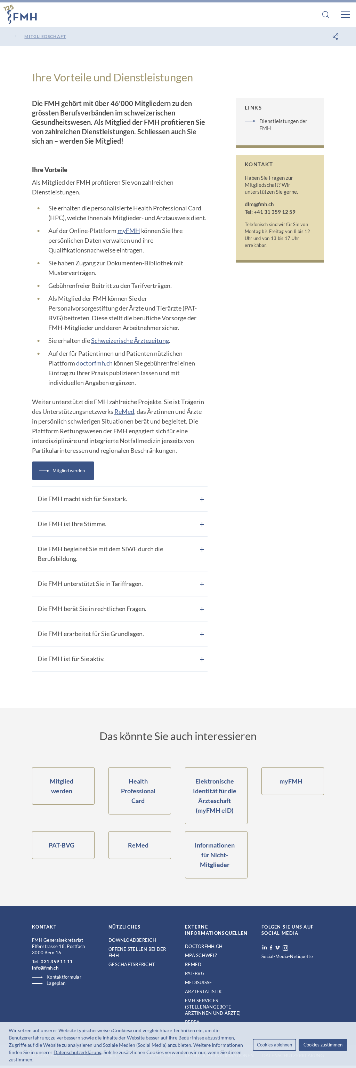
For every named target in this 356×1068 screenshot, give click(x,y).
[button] (35, 1060)
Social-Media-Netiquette (287, 956)
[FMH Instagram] (286, 948)
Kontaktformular (64, 977)
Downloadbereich (132, 940)
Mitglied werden (68, 470)
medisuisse (198, 982)
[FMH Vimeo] (277, 948)
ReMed (124, 411)
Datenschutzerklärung (78, 1052)
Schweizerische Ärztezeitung (130, 340)
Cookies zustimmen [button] (323, 1044)
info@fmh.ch (45, 968)
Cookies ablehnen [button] (274, 1044)
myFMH (129, 230)
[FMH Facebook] (271, 947)
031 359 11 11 (57, 961)
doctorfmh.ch (94, 363)
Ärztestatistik (203, 991)
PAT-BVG (194, 973)
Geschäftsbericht (131, 964)
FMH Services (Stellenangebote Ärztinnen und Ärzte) (213, 1007)
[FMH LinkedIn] (264, 947)
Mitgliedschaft (45, 36)
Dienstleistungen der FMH (283, 124)
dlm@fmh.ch (259, 204)
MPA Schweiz (201, 955)
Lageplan (56, 983)
